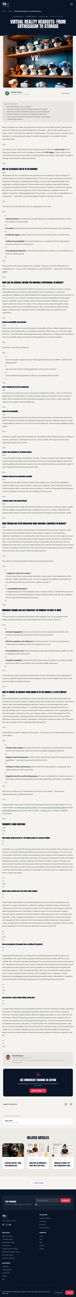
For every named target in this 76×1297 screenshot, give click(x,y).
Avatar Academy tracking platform (54, 808)
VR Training (42, 1221)
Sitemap (4, 1276)
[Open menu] (71, 4)
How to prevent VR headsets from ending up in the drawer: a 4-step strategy (28, 117)
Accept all (69, 1292)
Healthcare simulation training (11, 1252)
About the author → (66, 93)
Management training (8, 1242)
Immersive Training (44, 1218)
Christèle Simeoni (31, 16)
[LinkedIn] (3, 1225)
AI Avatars (42, 1224)
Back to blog (39, 1183)
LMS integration (6, 1270)
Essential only (59, 1292)
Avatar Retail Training (8, 1258)
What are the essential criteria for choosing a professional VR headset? (27, 109)
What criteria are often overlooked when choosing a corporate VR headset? (28, 111)
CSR (40, 1239)
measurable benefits (10, 811)
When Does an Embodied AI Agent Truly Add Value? (38, 1164)
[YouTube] (10, 1225)
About (41, 1236)
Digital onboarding (7, 1236)
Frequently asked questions (15, 119)
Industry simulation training (10, 1248)
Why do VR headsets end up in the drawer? (19, 106)
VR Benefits (5, 1266)
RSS (3, 1279)
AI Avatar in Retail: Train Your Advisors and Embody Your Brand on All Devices (13, 1167)
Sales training (6, 1245)
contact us (45, 811)
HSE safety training (7, 1255)
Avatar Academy (44, 1227)
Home (4, 11)
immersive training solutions (27, 808)
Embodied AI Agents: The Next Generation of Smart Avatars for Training (62, 1165)
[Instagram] (6, 1225)
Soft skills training (7, 1239)
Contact (41, 1245)
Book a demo (37, 1090)
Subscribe (65, 1200)
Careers (41, 1248)
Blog (10, 11)
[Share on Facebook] (71, 1104)
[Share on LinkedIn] (66, 1104)
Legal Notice (5, 1273)
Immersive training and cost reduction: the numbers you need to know (27, 114)
